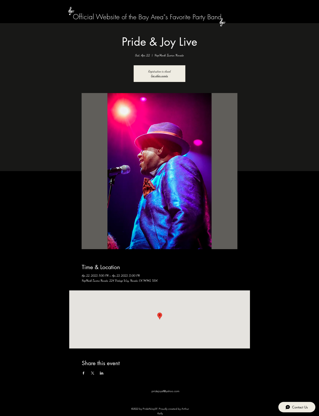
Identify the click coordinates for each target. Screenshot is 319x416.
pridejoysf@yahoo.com (165, 391)
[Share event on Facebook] (83, 373)
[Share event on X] (92, 373)
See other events (159, 76)
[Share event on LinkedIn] (101, 373)
